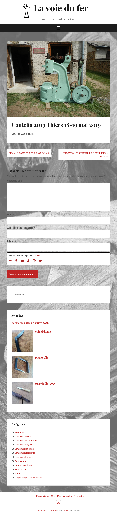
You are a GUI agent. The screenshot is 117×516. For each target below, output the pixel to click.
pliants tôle (41, 357)
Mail (53, 496)
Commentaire (14, 180)
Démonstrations (23, 465)
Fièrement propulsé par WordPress (47, 510)
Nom (10, 214)
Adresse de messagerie (21, 227)
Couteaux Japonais (24, 448)
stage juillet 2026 (45, 383)
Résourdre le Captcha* (24, 255)
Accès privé (79, 496)
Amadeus (66, 510)
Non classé (20, 469)
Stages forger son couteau (28, 477)
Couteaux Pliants (24, 456)
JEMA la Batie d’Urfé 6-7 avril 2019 (29, 153)
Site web (11, 240)
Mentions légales (64, 496)
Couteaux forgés (23, 444)
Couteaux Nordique (25, 452)
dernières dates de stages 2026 (30, 323)
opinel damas (43, 331)
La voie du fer (61, 8)
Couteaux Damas (24, 436)
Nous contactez (42, 496)
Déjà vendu (21, 461)
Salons (18, 473)
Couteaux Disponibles (26, 440)
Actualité (19, 432)
